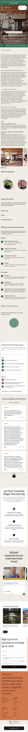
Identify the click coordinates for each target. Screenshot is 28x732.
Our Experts (15, 700)
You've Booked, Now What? (7, 717)
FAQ (3, 711)
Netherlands (14, 32)
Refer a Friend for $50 (6, 699)
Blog (3, 709)
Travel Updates (5, 712)
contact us (19, 391)
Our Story (15, 699)
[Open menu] (24, 8)
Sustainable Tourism (17, 702)
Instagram (15, 712)
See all (5, 631)
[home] (6, 9)
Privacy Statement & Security (14, 723)
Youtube (14, 715)
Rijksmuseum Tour (5, 103)
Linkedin (14, 714)
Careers (14, 704)
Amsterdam (20, 32)
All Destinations (8, 32)
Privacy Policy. (22, 660)
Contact (3, 715)
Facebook (15, 709)
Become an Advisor (6, 714)
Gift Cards (4, 702)
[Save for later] (23, 568)
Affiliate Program (5, 700)
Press (14, 705)
